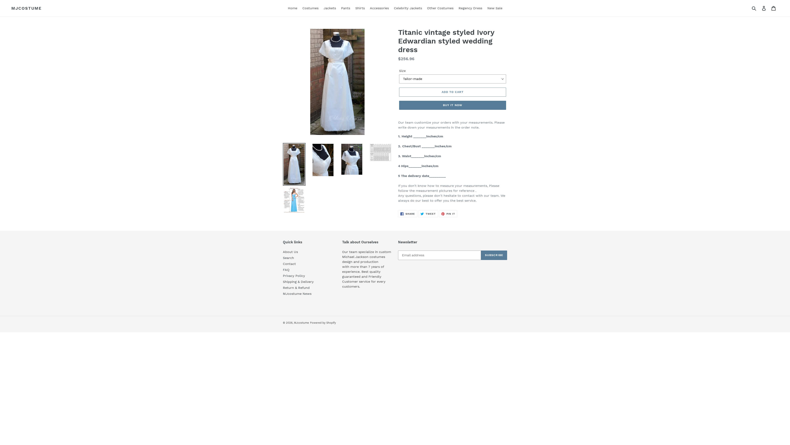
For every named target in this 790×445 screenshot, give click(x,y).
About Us (290, 252)
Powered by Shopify (323, 322)
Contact (289, 264)
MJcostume (26, 8)
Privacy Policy (294, 276)
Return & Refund (296, 288)
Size (402, 71)
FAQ (286, 270)
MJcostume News (297, 294)
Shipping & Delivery (298, 282)
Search (288, 258)
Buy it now (452, 105)
